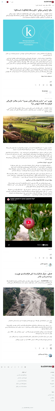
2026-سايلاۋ (48, 5)
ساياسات (52, 378)
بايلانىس (52, 398)
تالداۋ (53, 381)
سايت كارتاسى (51, 395)
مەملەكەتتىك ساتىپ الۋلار (21, 386)
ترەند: (53, 5)
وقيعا (44, 5)
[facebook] (18, 367)
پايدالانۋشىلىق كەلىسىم (21, 375)
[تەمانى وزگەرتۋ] (7, 2)
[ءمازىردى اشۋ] (2, 2)
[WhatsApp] (47, 85)
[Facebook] (39, 85)
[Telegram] (43, 85)
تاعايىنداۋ (40, 5)
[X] (36, 85)
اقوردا (37, 5)
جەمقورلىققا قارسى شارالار (21, 384)
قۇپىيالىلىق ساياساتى (22, 378)
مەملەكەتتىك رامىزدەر (22, 381)
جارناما (52, 401)
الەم (50, 82)
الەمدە (53, 386)
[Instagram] (51, 85)
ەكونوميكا (52, 384)
